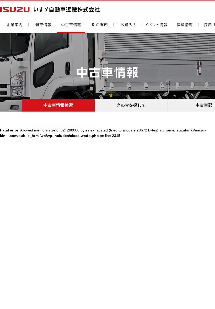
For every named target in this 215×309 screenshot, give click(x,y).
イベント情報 (156, 28)
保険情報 (184, 28)
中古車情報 (71, 28)
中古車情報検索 (58, 105)
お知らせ (127, 28)
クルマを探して (131, 105)
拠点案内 (99, 28)
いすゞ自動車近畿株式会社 (50, 9)
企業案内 (14, 28)
